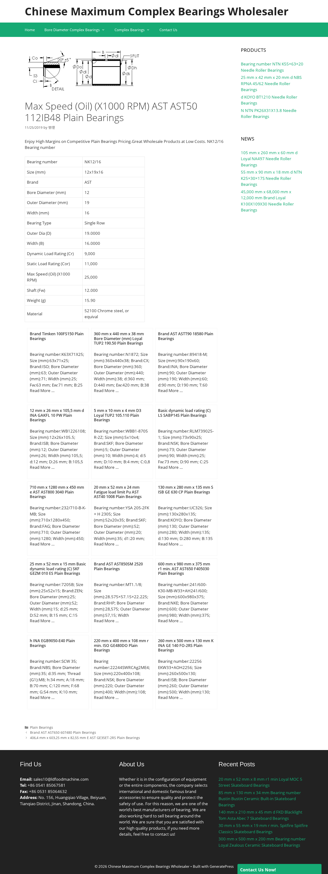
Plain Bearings (41, 727)
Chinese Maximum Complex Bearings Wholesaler (156, 11)
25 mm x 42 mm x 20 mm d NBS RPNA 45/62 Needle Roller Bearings (271, 83)
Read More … (42, 390)
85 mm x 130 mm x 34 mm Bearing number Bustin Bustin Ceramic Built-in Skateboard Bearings (260, 799)
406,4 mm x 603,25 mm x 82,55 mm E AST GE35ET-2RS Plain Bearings (85, 737)
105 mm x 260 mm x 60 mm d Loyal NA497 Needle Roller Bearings (269, 159)
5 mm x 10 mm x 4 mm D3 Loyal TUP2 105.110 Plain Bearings (117, 415)
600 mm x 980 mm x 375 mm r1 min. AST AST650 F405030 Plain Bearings (184, 568)
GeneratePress (222, 866)
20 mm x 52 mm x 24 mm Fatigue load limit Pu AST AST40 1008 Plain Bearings (118, 492)
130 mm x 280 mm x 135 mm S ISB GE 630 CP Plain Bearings (185, 489)
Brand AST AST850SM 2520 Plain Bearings (118, 566)
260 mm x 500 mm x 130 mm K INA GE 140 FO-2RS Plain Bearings (185, 645)
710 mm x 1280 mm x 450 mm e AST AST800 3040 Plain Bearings (57, 492)
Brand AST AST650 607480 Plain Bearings (63, 732)
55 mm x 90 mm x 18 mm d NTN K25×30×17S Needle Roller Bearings (271, 178)
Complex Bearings (130, 29)
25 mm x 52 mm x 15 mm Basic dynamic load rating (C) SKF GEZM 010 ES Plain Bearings (58, 568)
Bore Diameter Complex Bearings (72, 29)
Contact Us (168, 29)
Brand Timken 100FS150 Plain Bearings (57, 336)
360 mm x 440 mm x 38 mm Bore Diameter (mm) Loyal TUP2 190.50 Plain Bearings (119, 338)
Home (30, 29)
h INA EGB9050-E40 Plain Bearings (52, 643)
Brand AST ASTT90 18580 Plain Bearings (185, 336)
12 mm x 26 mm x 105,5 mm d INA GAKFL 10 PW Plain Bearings (57, 415)
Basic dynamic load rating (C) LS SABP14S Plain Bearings (184, 413)
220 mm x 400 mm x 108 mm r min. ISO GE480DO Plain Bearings (121, 645)
